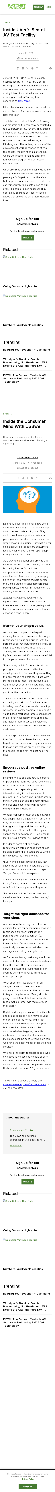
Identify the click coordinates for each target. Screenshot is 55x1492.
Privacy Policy (28, 1479)
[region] (27, 1480)
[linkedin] (22, 68)
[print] (50, 68)
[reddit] (32, 68)
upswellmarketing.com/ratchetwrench (24, 1084)
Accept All (27, 1486)
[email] (37, 68)
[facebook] (18, 68)
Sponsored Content (27, 457)
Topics (6, 22)
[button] (5, 7)
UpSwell (7, 414)
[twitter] (27, 68)
